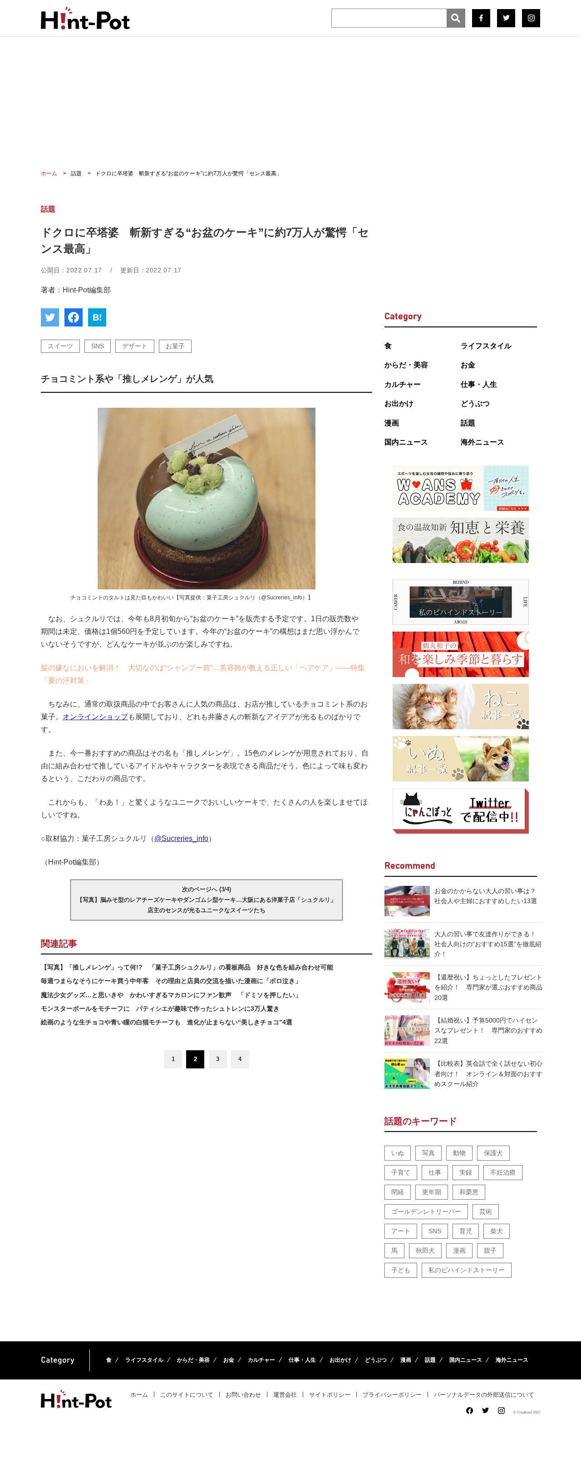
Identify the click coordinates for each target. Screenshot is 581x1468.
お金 (468, 365)
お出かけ (399, 403)
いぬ (397, 1153)
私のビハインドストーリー (466, 1270)
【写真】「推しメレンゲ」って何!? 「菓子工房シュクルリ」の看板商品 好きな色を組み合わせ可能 (187, 967)
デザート (135, 346)
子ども (400, 1270)
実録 (465, 1172)
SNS (97, 346)
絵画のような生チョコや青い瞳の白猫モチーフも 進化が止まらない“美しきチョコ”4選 (166, 1022)
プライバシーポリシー (392, 1394)
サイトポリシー (329, 1394)
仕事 (434, 1172)
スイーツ (60, 346)
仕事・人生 (479, 384)
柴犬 (496, 1231)
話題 (468, 423)
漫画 (391, 423)
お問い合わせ (243, 1394)
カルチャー (402, 384)
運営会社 (285, 1394)
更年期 (431, 1192)
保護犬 (493, 1153)
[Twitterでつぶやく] (50, 317)
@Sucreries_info (181, 838)
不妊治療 (503, 1172)
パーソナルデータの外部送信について (484, 1394)
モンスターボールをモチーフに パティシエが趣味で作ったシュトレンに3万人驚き (160, 1008)
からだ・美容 (406, 365)
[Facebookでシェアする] (73, 317)
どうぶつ (475, 403)
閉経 (397, 1192)
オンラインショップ (95, 717)
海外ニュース (482, 442)
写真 (428, 1153)
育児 (465, 1231)
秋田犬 (425, 1250)
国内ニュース (406, 442)
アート (400, 1231)
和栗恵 (468, 1192)
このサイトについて (186, 1394)
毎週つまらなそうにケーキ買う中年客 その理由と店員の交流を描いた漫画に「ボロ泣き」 (171, 980)
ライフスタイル (486, 346)
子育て (400, 1172)
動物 (459, 1153)
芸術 (485, 1211)
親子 (490, 1250)
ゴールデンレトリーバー (426, 1211)
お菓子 (175, 346)
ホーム (139, 1394)
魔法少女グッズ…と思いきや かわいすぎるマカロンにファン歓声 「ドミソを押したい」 (171, 994)
